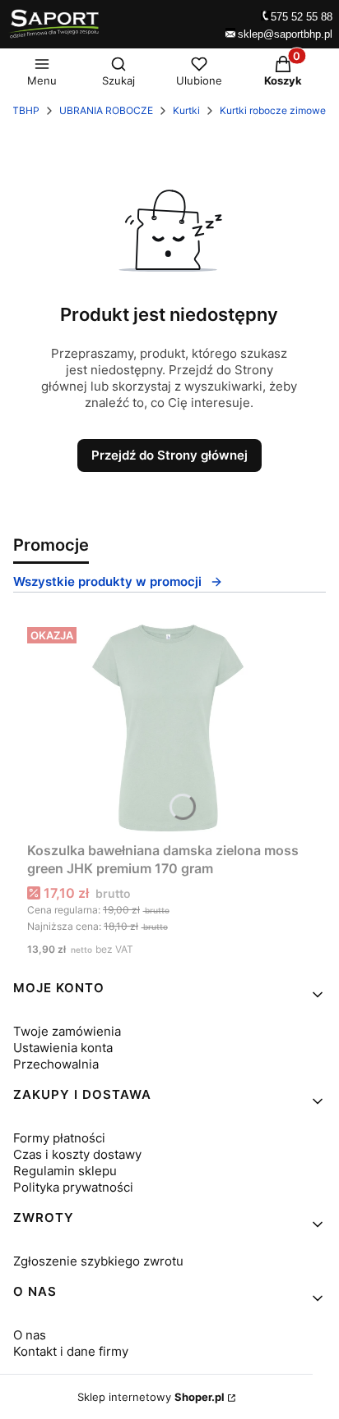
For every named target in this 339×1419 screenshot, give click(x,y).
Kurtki (186, 110)
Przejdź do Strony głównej (169, 455)
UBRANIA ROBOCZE (106, 110)
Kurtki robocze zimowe (273, 110)
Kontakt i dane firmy (70, 1351)
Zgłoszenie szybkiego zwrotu (98, 1261)
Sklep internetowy (151, 1396)
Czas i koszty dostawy (77, 1154)
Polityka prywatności (73, 1187)
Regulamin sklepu (65, 1171)
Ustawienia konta (63, 1047)
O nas (29, 1335)
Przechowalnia (56, 1064)
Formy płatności (59, 1138)
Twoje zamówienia (67, 1031)
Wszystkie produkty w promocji (107, 581)
